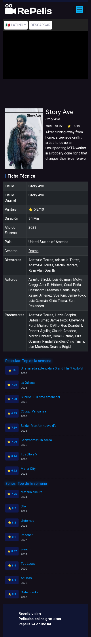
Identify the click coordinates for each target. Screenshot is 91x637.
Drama (33, 251)
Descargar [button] (40, 25)
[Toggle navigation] (79, 9)
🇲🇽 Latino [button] (14, 25)
